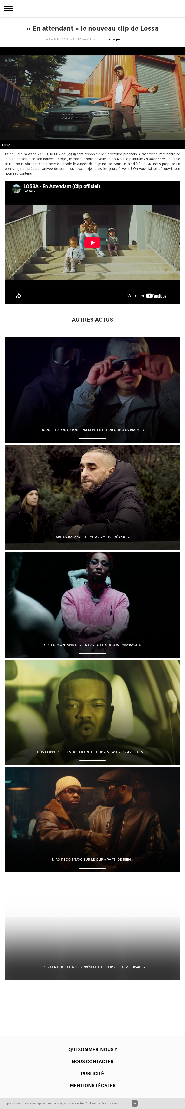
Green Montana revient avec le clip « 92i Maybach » (92, 645)
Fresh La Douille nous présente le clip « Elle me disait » (92, 967)
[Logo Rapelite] (92, 8)
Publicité (92, 1073)
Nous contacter (93, 1061)
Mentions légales (92, 1085)
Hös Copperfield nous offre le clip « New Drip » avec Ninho (92, 752)
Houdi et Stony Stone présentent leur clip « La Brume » (92, 430)
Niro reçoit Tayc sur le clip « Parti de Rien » (92, 860)
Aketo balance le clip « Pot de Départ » (93, 537)
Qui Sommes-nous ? (92, 1049)
